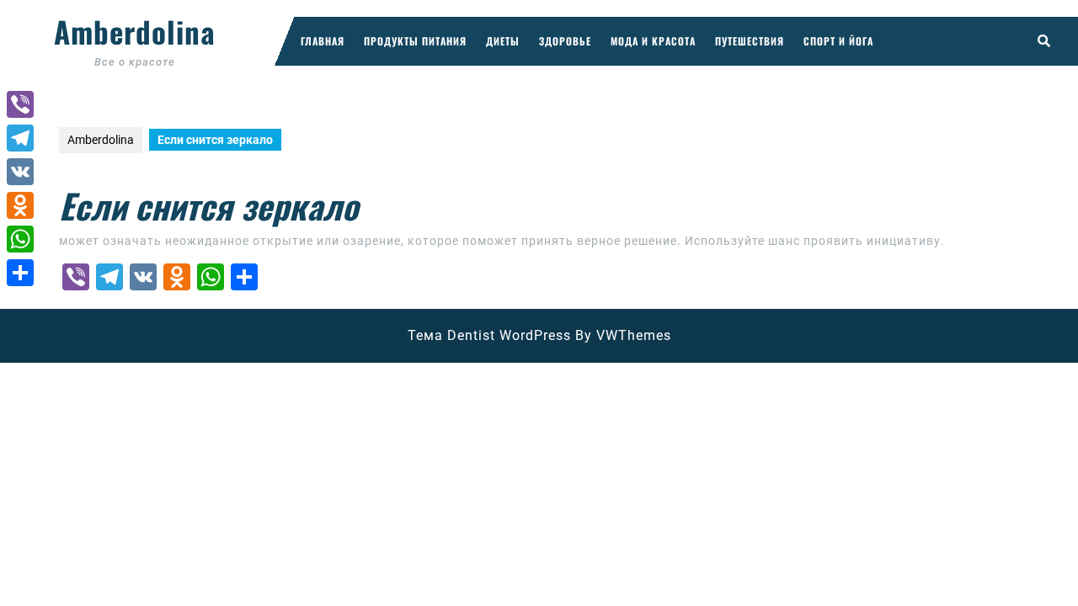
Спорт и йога (838, 41)
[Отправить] (20, 273)
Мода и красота (653, 41)
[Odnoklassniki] (20, 205)
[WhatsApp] (20, 239)
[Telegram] (20, 138)
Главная (322, 41)
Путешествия (749, 41)
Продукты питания (415, 41)
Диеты (503, 41)
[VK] (20, 172)
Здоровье (565, 41)
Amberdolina (135, 31)
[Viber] (20, 104)
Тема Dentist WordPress (489, 335)
